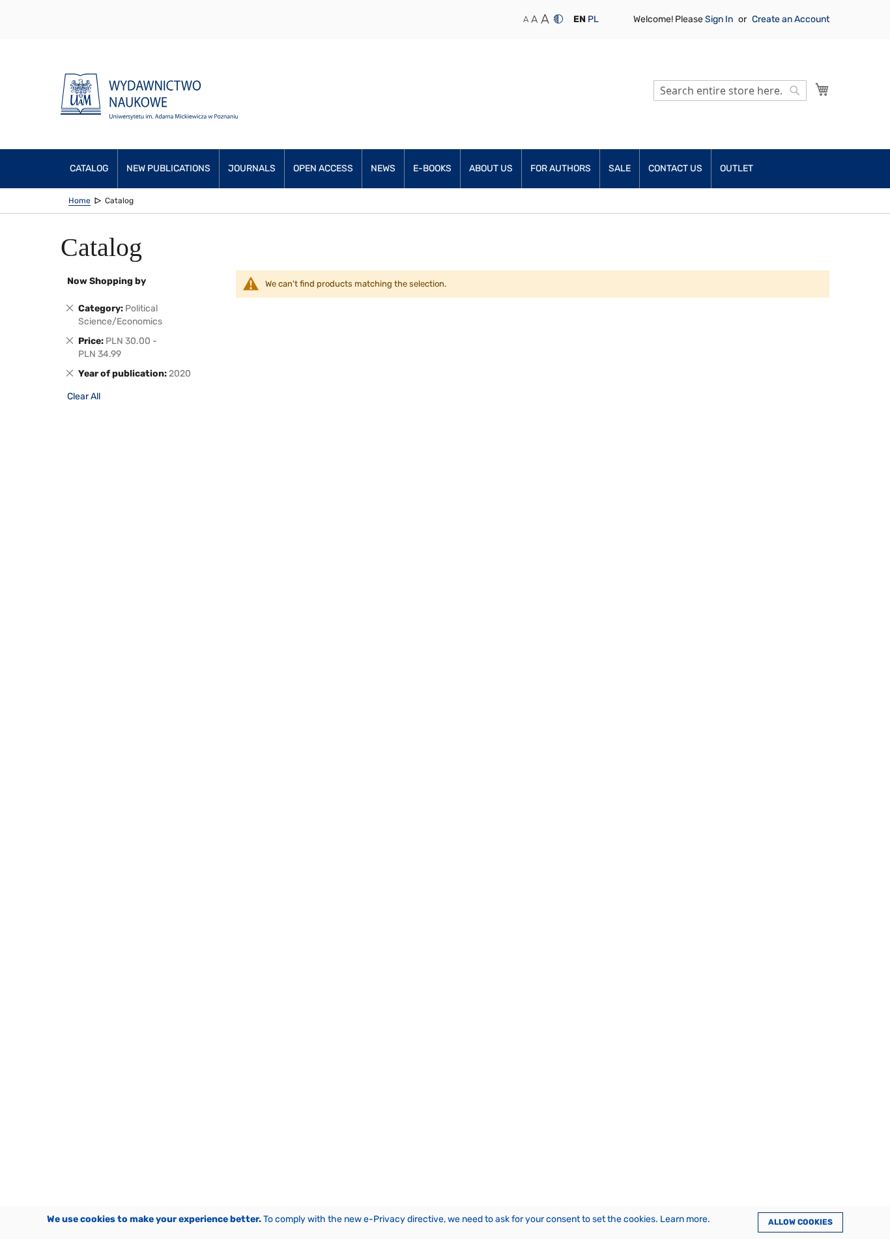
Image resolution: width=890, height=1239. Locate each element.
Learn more (684, 1219)
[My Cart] (822, 89)
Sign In (720, 19)
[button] (579, 19)
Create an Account (790, 19)
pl (593, 19)
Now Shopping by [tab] (106, 281)
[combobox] (730, 90)
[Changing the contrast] (558, 18)
